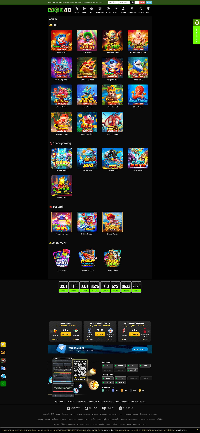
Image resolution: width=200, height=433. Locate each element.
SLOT (91, 12)
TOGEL (84, 12)
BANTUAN (71, 402)
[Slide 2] (99, 339)
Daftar (149, 2)
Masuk (142, 2)
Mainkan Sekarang (140, 349)
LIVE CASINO (100, 12)
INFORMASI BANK (94, 402)
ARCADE (123, 12)
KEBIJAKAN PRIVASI (121, 402)
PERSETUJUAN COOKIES (138, 402)
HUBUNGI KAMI (107, 402)
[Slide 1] (97, 339)
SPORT (108, 12)
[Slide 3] (100, 339)
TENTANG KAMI (59, 402)
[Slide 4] (102, 339)
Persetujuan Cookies (107, 430)
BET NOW (65, 334)
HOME (77, 12)
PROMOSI (141, 12)
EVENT (148, 12)
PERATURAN (81, 402)
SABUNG (115, 12)
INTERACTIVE (132, 12)
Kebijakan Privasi (181, 430)
